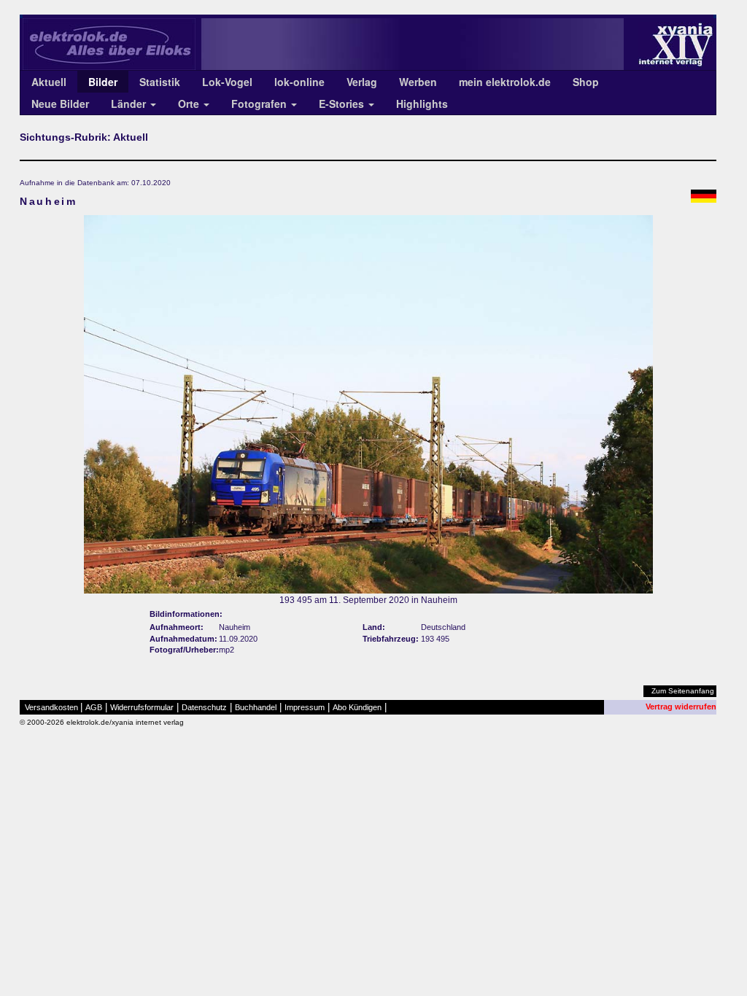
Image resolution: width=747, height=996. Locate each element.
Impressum (305, 707)
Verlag (362, 81)
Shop (586, 81)
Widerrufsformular (142, 707)
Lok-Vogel (227, 81)
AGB (93, 707)
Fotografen (260, 103)
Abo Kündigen (357, 707)
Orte (190, 103)
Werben (418, 81)
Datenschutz (204, 707)
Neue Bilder (60, 103)
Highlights (422, 103)
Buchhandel (255, 707)
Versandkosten (51, 707)
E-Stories (343, 103)
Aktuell (48, 81)
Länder (130, 103)
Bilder (102, 81)
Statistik (159, 81)
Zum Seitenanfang (682, 691)
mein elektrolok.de (505, 81)
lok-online (299, 81)
